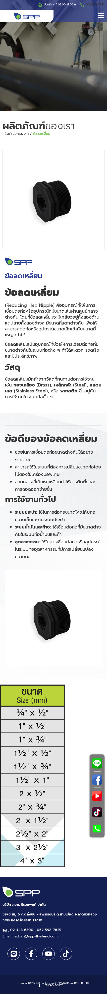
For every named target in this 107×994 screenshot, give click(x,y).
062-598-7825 (95, 5)
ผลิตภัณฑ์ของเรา (15, 133)
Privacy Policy (54, 985)
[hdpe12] (53, 199)
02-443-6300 (21, 930)
